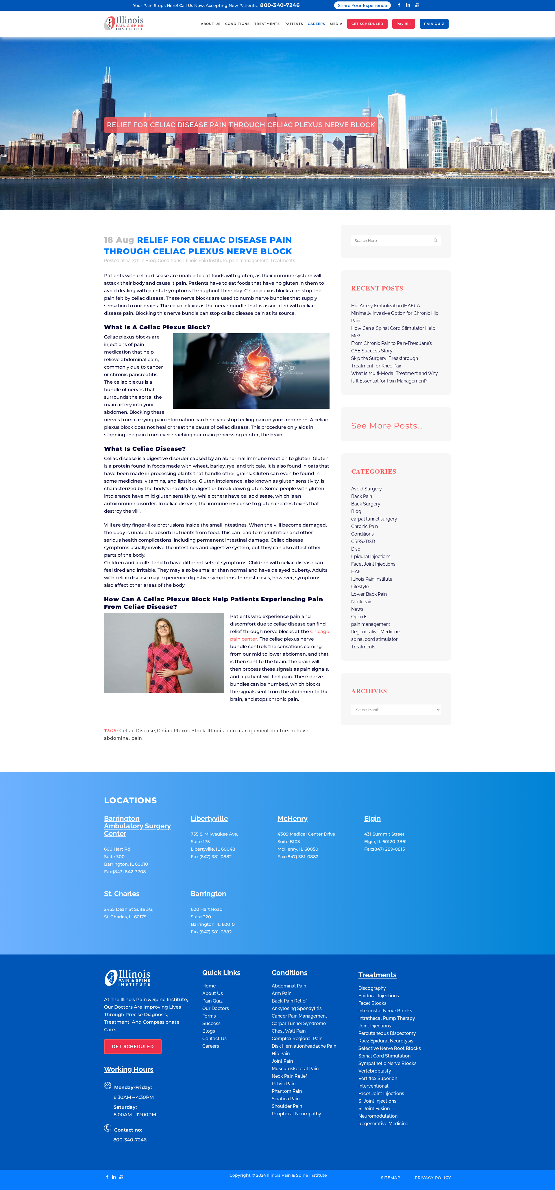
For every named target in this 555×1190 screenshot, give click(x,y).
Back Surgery (365, 504)
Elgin (372, 819)
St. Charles (122, 894)
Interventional (373, 1086)
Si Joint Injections (377, 1101)
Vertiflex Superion (377, 1078)
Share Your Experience (362, 5)
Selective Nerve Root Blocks (389, 1048)
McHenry (293, 819)
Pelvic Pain (283, 1083)
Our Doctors (215, 1008)
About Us (212, 993)
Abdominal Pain (289, 986)
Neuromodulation (377, 1116)
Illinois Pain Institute (205, 260)
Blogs (208, 1031)
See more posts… (387, 426)
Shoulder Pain (287, 1106)
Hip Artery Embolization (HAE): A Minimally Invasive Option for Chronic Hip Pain (395, 313)
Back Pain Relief (289, 1001)
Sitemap (390, 1177)
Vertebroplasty (374, 1071)
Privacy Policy (433, 1177)
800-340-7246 (279, 5)
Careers (210, 1046)
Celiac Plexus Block (181, 730)
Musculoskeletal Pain (295, 1068)
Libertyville (209, 819)
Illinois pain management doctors (249, 730)
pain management (248, 260)
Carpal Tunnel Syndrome (299, 1023)
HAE (356, 571)
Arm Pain (281, 993)
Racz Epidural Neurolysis (385, 1041)
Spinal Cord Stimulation (384, 1056)
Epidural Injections (371, 556)
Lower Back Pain (369, 594)
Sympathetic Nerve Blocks (387, 1063)
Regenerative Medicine (375, 631)
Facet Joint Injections (373, 564)
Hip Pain (281, 1053)
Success (211, 1023)
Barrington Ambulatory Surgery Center (137, 826)
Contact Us (214, 1038)
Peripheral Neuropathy (296, 1114)
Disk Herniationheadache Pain (304, 1046)
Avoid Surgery (366, 489)
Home (109, 177)
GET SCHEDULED (133, 1046)
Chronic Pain (364, 526)
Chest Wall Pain (289, 1031)
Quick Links (221, 973)
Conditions (169, 260)
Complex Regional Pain (297, 1038)
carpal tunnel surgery (374, 519)
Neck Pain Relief (289, 1076)
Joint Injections (374, 1026)
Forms (209, 1016)
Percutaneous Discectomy (387, 1033)
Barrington (208, 894)
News (357, 609)
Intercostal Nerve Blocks (385, 1011)
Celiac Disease (137, 730)
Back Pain (361, 496)
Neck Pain (361, 601)
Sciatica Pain (285, 1098)
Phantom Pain (287, 1091)
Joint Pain (282, 1061)
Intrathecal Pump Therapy (386, 1018)
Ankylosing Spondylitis (297, 1008)
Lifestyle (360, 586)
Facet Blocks (372, 1003)
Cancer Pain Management (299, 1016)
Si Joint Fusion (374, 1108)
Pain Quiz (212, 1001)
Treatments (282, 260)
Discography (372, 988)
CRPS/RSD (363, 541)
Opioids (359, 616)
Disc (355, 549)
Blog (123, 177)
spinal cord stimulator (374, 639)
